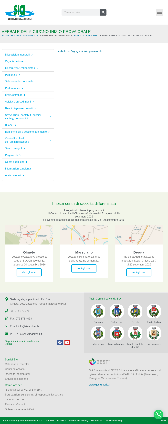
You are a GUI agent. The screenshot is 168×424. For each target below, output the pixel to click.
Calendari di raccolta (17, 364)
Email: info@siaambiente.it (25, 326)
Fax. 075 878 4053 (21, 318)
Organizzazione (14, 61)
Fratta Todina (154, 322)
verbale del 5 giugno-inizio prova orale (80, 51)
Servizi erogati (13, 148)
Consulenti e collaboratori (20, 68)
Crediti (163, 420)
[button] (159, 12)
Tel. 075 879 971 (19, 311)
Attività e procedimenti (18, 101)
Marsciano (98, 344)
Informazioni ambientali (18, 168)
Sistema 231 (97, 420)
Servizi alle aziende (16, 378)
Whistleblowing (114, 420)
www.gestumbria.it (99, 384)
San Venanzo (154, 344)
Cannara (98, 322)
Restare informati (15, 404)
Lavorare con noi (14, 399)
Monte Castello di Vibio (135, 345)
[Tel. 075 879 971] (6, 310)
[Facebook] (60, 342)
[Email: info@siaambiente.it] (6, 326)
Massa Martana (116, 344)
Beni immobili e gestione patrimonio (26, 131)
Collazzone (117, 322)
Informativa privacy (78, 420)
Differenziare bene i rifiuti (19, 409)
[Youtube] (67, 342)
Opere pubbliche (14, 161)
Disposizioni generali (17, 54)
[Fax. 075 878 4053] (6, 318)
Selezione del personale (19, 81)
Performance (12, 88)
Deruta (135, 322)
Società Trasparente (24, 35)
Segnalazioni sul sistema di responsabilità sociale (34, 394)
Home (5, 35)
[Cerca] (103, 12)
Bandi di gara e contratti (19, 108)
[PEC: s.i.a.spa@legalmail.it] (6, 334)
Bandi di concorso (86, 35)
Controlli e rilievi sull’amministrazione (17, 140)
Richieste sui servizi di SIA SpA (23, 389)
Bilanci (9, 125)
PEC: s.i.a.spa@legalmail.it (26, 334)
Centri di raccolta (15, 369)
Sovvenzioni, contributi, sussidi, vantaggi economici (23, 117)
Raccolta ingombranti (17, 374)
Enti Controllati (13, 95)
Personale (11, 74)
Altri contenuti (13, 175)
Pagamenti (11, 155)
